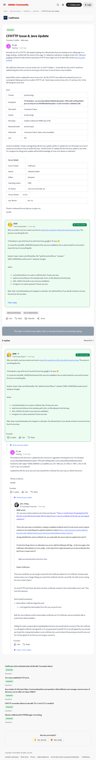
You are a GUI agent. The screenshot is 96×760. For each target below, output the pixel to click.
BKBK (16, 224)
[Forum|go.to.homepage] (18, 5)
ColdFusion (27, 11)
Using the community (12, 757)
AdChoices (86, 757)
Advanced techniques (14, 313)
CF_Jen (14, 45)
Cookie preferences (43, 757)
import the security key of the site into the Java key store (60, 230)
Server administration (31, 313)
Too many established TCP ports (17, 678)
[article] (48, 395)
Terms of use (24, 757)
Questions (36, 11)
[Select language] (63, 5)
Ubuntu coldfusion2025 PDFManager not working (23, 715)
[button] (4, 5)
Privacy (32, 757)
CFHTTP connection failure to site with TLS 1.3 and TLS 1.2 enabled (29, 703)
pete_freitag (24, 504)
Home (6, 11)
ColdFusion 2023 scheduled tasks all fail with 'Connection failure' (29, 666)
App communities (15, 11)
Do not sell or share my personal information (65, 757)
